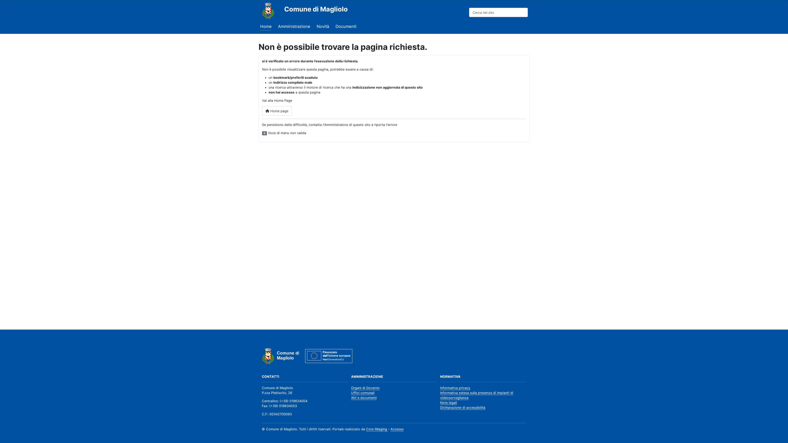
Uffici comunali (363, 393)
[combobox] (498, 12)
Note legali (448, 403)
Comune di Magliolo (316, 9)
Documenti (346, 26)
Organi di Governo (365, 388)
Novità (323, 26)
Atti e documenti (364, 398)
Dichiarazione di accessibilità (462, 407)
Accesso (397, 429)
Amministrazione (294, 26)
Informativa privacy (455, 388)
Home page (278, 111)
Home (266, 26)
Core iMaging (377, 429)
